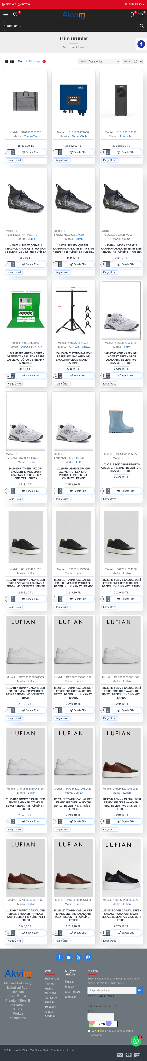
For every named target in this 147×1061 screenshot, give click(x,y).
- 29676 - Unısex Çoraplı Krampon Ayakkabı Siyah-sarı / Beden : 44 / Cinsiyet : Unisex (121, 248)
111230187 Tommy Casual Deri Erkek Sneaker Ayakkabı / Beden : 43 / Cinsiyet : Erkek (121, 583)
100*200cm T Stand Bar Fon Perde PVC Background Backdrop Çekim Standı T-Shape (73, 358)
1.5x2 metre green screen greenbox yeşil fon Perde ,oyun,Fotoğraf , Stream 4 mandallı (26, 358)
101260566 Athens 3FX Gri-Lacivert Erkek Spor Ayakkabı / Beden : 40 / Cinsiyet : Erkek (121, 358)
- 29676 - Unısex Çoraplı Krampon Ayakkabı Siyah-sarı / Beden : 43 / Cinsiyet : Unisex (73, 248)
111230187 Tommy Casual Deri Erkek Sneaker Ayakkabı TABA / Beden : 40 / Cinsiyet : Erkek (121, 804)
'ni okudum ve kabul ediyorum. (112, 1032)
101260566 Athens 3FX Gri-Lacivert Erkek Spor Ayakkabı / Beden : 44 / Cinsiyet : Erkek (73, 473)
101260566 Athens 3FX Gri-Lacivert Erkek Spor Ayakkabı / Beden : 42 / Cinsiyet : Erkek (26, 473)
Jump (31, 238)
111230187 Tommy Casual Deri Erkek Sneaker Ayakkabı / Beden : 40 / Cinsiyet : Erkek (26, 583)
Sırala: (83, 61)
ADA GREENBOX (31, 346)
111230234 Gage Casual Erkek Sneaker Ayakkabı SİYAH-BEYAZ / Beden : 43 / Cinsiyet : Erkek (121, 915)
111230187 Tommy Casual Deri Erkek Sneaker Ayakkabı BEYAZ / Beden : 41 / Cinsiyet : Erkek (73, 693)
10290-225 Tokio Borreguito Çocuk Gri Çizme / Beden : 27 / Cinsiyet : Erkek (121, 468)
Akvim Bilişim (42, 1050)
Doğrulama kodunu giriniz (99, 1008)
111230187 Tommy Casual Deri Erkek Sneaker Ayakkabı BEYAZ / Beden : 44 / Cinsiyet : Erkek (73, 804)
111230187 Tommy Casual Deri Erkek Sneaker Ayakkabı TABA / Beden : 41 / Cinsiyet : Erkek (26, 915)
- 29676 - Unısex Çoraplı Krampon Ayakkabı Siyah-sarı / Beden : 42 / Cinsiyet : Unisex (25, 248)
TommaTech (31, 136)
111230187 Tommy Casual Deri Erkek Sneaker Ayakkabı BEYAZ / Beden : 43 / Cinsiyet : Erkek (26, 804)
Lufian (31, 573)
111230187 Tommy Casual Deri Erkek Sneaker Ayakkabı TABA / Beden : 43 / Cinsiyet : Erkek (73, 915)
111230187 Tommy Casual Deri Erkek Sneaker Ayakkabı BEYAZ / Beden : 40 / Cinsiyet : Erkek (26, 693)
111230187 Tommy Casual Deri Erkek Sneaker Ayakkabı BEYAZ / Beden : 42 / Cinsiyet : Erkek (121, 693)
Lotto (127, 346)
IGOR (127, 457)
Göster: (128, 61)
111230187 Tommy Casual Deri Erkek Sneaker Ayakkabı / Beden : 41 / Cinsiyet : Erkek (73, 583)
